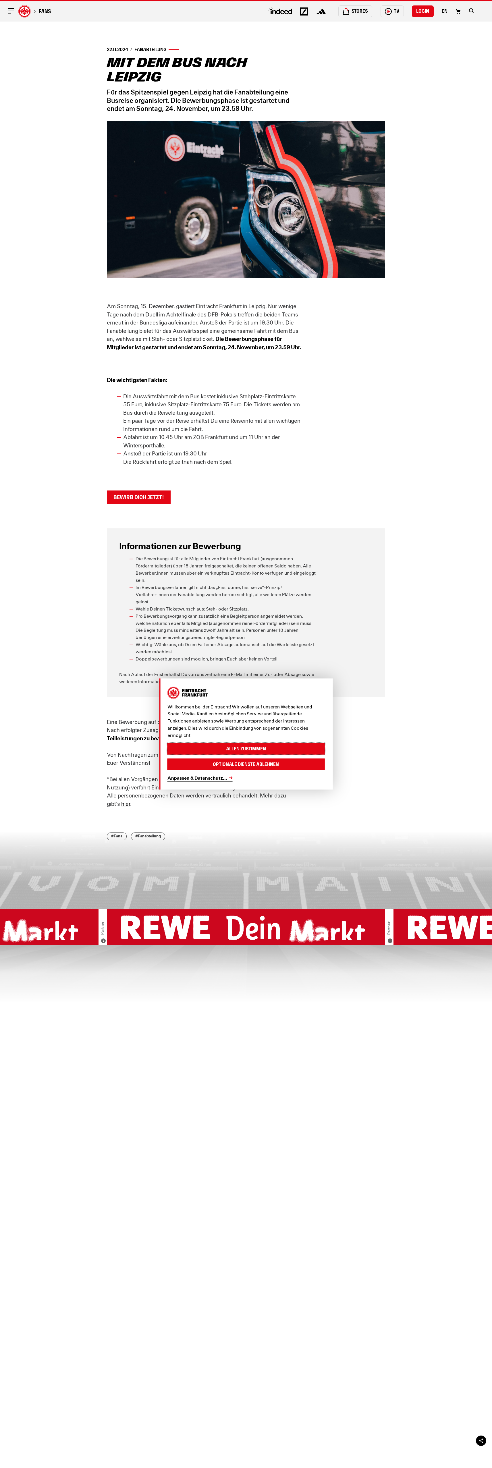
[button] (471, 10)
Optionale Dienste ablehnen (246, 764)
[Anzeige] (103, 940)
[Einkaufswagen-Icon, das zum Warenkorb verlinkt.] (458, 11)
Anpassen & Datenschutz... (197, 777)
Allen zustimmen (246, 748)
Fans (45, 11)
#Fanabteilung (148, 836)
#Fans (116, 836)
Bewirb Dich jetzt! (138, 497)
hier (125, 804)
